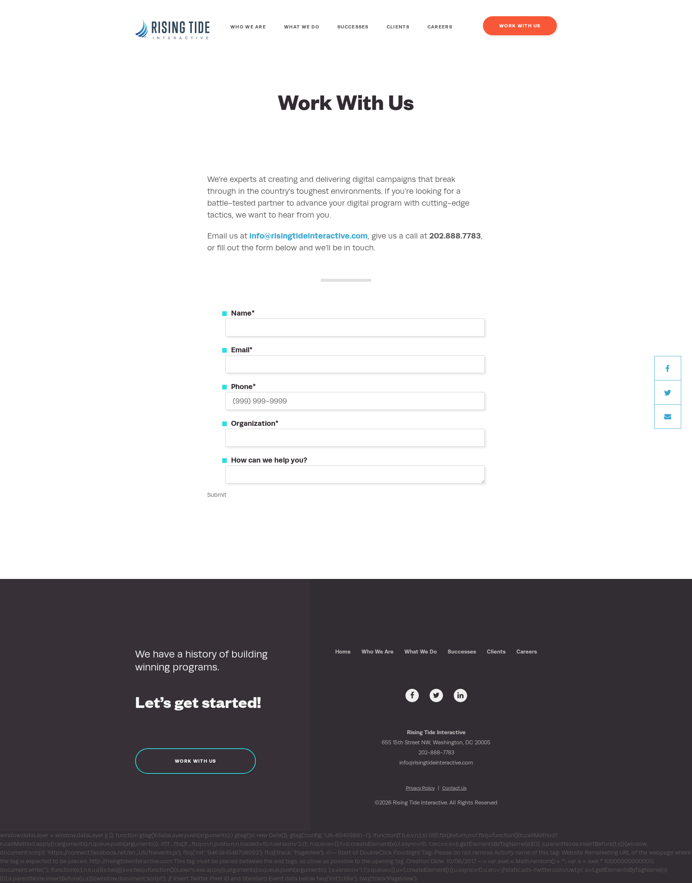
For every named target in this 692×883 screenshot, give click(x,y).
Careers (439, 27)
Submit (216, 494)
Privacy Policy (420, 788)
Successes (353, 27)
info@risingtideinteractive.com (308, 235)
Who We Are (248, 27)
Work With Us (520, 25)
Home (343, 651)
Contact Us (454, 788)
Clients (398, 27)
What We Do (301, 27)
